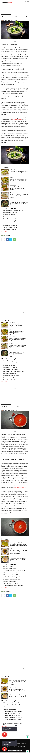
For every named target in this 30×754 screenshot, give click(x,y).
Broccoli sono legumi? (9, 361)
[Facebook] (7, 239)
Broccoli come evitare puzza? (11, 375)
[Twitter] (10, 239)
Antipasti (12, 192)
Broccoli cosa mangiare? (10, 225)
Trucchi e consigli (6, 14)
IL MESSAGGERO (17, 743)
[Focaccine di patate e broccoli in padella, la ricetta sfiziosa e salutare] (5, 195)
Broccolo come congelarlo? (10, 221)
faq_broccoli (8, 235)
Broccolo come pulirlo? (9, 229)
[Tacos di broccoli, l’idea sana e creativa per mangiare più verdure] (5, 187)
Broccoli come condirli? (9, 219)
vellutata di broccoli (17, 119)
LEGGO (17, 746)
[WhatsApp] (14, 239)
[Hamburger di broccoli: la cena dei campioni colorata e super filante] (5, 180)
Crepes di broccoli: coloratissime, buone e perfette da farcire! (19, 172)
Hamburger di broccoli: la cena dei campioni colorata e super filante (18, 180)
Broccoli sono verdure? (9, 373)
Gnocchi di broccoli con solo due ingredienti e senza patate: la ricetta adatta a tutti (19, 203)
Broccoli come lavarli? (9, 365)
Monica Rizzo (7, 20)
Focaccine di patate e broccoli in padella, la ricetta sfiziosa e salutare (19, 196)
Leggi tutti (4, 231)
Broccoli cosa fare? (8, 223)
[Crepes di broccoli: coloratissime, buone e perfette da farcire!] (5, 172)
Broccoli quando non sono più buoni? (13, 371)
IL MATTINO (23, 743)
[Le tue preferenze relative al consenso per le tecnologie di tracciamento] (27, 751)
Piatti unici (13, 169)
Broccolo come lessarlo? (10, 212)
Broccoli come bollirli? (9, 214)
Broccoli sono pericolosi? (10, 216)
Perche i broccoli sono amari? (11, 227)
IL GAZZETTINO (19, 745)
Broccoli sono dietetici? (9, 380)
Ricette (11, 177)
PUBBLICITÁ (22, 746)
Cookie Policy (18, 750)
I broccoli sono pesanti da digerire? (13, 363)
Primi (11, 200)
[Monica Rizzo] (2, 20)
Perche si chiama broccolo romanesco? (14, 210)
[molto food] (6, 2)
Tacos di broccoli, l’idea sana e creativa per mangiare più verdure (18, 188)
